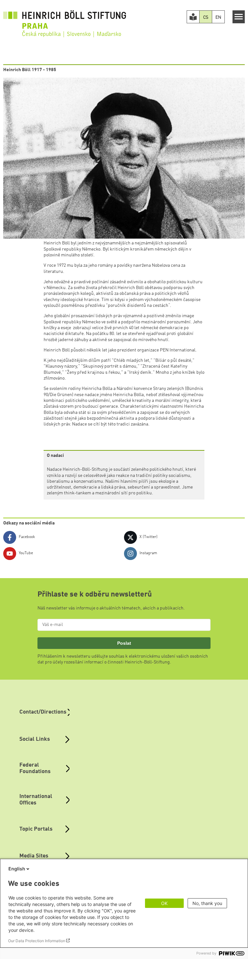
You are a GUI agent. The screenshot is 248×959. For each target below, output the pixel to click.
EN (218, 17)
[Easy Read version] (193, 17)
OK (164, 903)
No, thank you (207, 903)
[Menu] (238, 16)
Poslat (124, 643)
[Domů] (64, 19)
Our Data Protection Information (36, 940)
